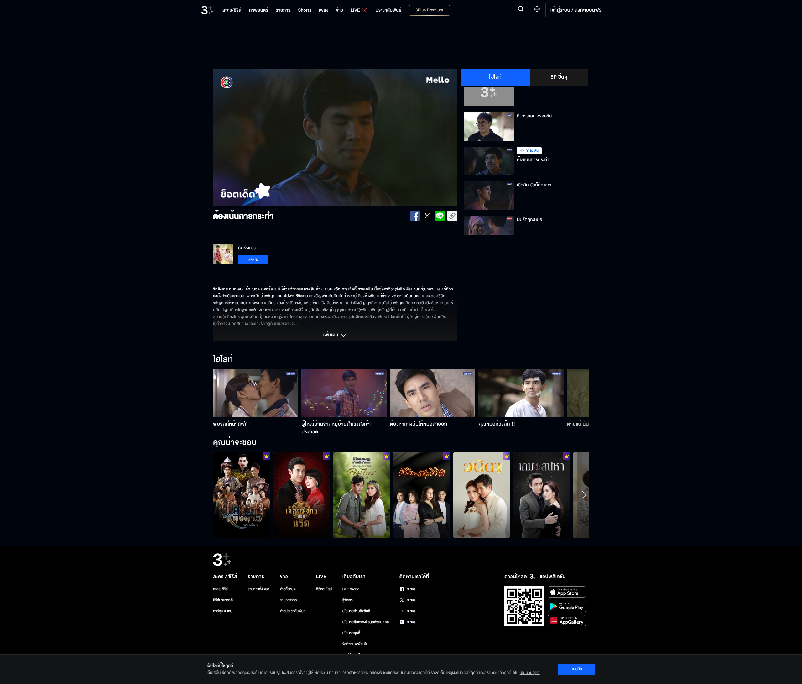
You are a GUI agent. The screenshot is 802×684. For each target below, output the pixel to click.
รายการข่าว (288, 600)
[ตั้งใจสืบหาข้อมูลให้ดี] (241, 494)
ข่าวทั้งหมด (288, 589)
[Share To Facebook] (415, 216)
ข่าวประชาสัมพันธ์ (292, 611)
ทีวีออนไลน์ (324, 589)
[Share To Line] (440, 216)
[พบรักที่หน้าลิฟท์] (256, 393)
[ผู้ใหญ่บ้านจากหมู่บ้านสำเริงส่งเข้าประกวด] (344, 393)
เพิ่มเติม (331, 335)
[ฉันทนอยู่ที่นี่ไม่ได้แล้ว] (421, 494)
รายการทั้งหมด (258, 589)
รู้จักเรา (347, 600)
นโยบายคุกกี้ (351, 633)
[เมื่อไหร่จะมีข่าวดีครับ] (481, 494)
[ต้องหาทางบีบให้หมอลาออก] (433, 393)
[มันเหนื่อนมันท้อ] (301, 494)
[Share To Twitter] (427, 216)
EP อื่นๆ (558, 77)
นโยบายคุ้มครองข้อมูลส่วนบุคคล (365, 622)
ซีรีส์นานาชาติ (223, 600)
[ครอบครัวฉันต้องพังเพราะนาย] (541, 494)
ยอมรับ (576, 669)
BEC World (350, 589)
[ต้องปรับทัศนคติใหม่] (361, 494)
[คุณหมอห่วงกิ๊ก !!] (521, 393)
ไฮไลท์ (495, 77)
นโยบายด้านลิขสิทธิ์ (356, 611)
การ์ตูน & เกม (222, 611)
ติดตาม (253, 259)
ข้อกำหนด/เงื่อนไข (355, 644)
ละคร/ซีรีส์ (220, 589)
